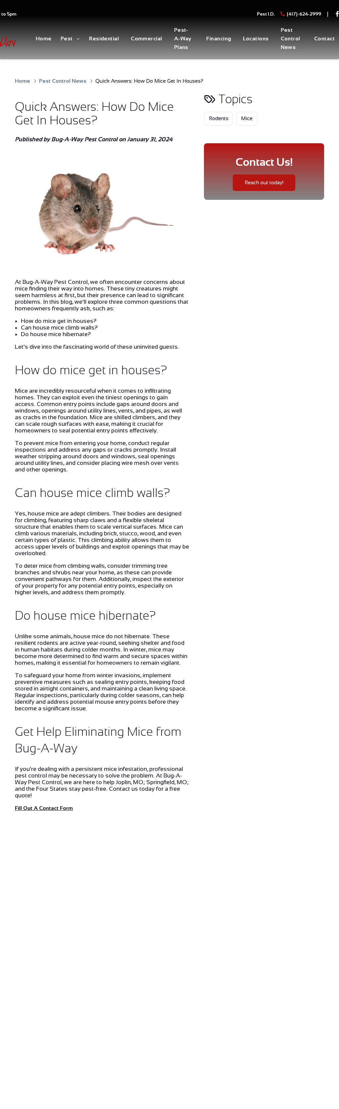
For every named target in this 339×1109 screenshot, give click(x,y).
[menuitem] (44, 39)
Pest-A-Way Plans (182, 38)
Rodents (218, 118)
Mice (247, 118)
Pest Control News (290, 38)
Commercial (146, 38)
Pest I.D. (265, 14)
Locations (255, 38)
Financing (218, 38)
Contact (324, 38)
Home (44, 38)
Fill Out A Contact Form (44, 808)
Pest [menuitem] (67, 38)
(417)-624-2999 (304, 14)
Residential (104, 38)
